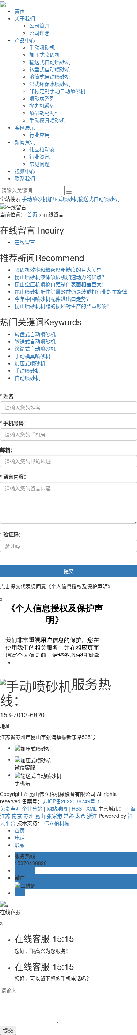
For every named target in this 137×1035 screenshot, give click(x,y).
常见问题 (39, 163)
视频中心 (25, 171)
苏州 (28, 815)
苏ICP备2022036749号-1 (71, 801)
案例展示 (25, 127)
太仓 (80, 815)
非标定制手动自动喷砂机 (57, 91)
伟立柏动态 (42, 149)
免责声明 (10, 808)
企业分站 (32, 808)
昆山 (40, 815)
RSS (77, 808)
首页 (20, 11)
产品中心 (25, 40)
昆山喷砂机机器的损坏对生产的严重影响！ (63, 306)
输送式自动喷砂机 (49, 61)
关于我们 (25, 18)
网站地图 (57, 808)
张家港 (54, 815)
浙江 (92, 815)
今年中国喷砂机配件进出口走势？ (53, 298)
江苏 (5, 815)
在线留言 (25, 242)
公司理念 (39, 32)
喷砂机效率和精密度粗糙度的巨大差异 (58, 269)
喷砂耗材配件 (44, 112)
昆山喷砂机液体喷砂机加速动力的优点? (59, 276)
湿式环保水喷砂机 (49, 83)
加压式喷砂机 (44, 54)
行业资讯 (39, 156)
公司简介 (39, 25)
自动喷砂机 (27, 377)
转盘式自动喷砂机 (49, 69)
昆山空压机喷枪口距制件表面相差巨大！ (61, 284)
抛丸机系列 (42, 105)
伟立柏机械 (56, 823)
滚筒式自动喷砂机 (49, 76)
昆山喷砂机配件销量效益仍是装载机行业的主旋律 (71, 291)
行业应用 (39, 134)
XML (91, 808)
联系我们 (25, 178)
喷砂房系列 (42, 98)
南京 (17, 815)
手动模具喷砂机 (47, 120)
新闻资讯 (25, 142)
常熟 (69, 815)
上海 (130, 808)
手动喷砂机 (42, 47)
